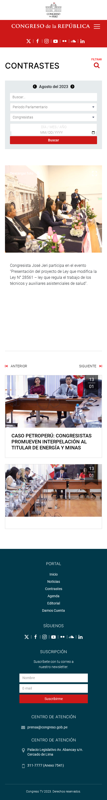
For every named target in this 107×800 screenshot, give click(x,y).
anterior (18, 366)
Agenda (53, 596)
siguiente (88, 366)
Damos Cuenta (53, 610)
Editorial (53, 603)
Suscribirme (54, 699)
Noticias (53, 582)
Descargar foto (21, 173)
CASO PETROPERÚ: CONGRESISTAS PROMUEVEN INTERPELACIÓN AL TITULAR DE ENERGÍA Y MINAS (51, 442)
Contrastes (53, 589)
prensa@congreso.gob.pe (47, 727)
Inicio (54, 574)
